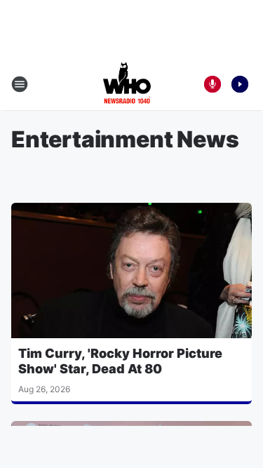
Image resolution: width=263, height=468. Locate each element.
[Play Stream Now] (239, 84)
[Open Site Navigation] (19, 84)
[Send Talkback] (212, 84)
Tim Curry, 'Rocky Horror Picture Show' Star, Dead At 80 (120, 361)
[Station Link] (127, 84)
